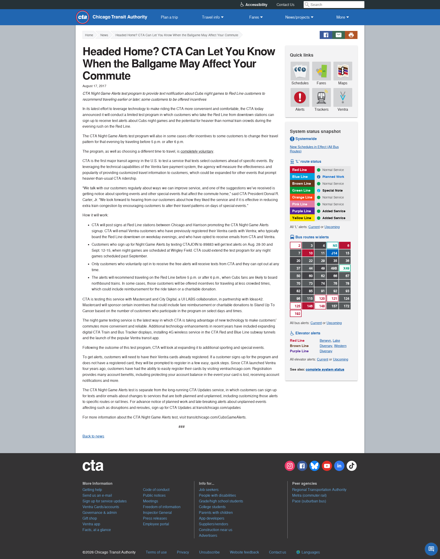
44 (311, 268)
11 (323, 253)
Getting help (92, 490)
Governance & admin (99, 513)
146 (310, 306)
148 (322, 306)
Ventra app (91, 524)
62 (323, 276)
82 (298, 291)
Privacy (183, 552)
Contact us (277, 552)
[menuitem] (169, 17)
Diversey (326, 346)
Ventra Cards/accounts (100, 507)
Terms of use (156, 552)
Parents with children (216, 513)
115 (310, 298)
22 (311, 261)
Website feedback (244, 552)
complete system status (325, 369)
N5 (335, 246)
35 (335, 261)
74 (323, 283)
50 (298, 276)
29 (323, 261)
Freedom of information (162, 507)
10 (311, 253)
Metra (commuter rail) (309, 495)
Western (340, 346)
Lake (336, 340)
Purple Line (301, 211)
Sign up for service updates (104, 501)
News (104, 35)
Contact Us (285, 5)
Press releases (155, 518)
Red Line (299, 170)
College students (212, 507)
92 (335, 291)
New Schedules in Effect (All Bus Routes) (314, 149)
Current (314, 227)
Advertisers (208, 535)
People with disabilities (217, 495)
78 (347, 283)
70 (298, 283)
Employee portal (156, 524)
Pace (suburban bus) (309, 501)
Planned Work (333, 177)
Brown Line (301, 183)
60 (311, 276)
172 (346, 306)
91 (323, 291)
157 (334, 306)
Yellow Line (301, 218)
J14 (334, 253)
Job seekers (209, 490)
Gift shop (89, 518)
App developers (211, 518)
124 (346, 298)
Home (89, 35)
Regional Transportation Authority (319, 490)
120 (322, 298)
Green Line (301, 190)
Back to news (93, 436)
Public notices (154, 495)
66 (335, 276)
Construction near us (215, 530)
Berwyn (325, 340)
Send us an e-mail (97, 495)
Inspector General (157, 513)
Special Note (332, 190)
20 (298, 261)
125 (297, 306)
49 (323, 268)
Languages (310, 552)
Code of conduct (156, 490)
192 (297, 314)
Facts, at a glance (96, 530)
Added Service (333, 211)
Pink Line (299, 204)
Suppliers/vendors (213, 524)
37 (298, 268)
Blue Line (300, 177)
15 (347, 253)
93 (347, 291)
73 (311, 283)
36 (347, 261)
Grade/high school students (221, 501)
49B (334, 268)
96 (298, 298)
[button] (138, 483)
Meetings (150, 501)
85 (311, 291)
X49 (346, 268)
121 (334, 298)
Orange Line (302, 197)
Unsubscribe (209, 552)
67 (347, 276)
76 (335, 283)
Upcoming (332, 227)
